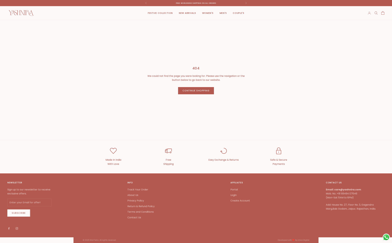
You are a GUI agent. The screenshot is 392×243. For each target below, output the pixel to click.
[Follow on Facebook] (8, 228)
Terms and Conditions (140, 212)
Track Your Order (137, 189)
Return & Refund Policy (141, 206)
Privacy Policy (135, 200)
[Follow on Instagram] (16, 228)
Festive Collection (160, 13)
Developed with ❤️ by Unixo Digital (293, 240)
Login (233, 195)
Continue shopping (196, 90)
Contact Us (134, 217)
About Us (132, 195)
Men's (223, 13)
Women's (207, 13)
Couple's (238, 13)
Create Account (240, 200)
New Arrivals (187, 13)
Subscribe (19, 212)
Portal (234, 189)
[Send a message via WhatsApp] (386, 237)
